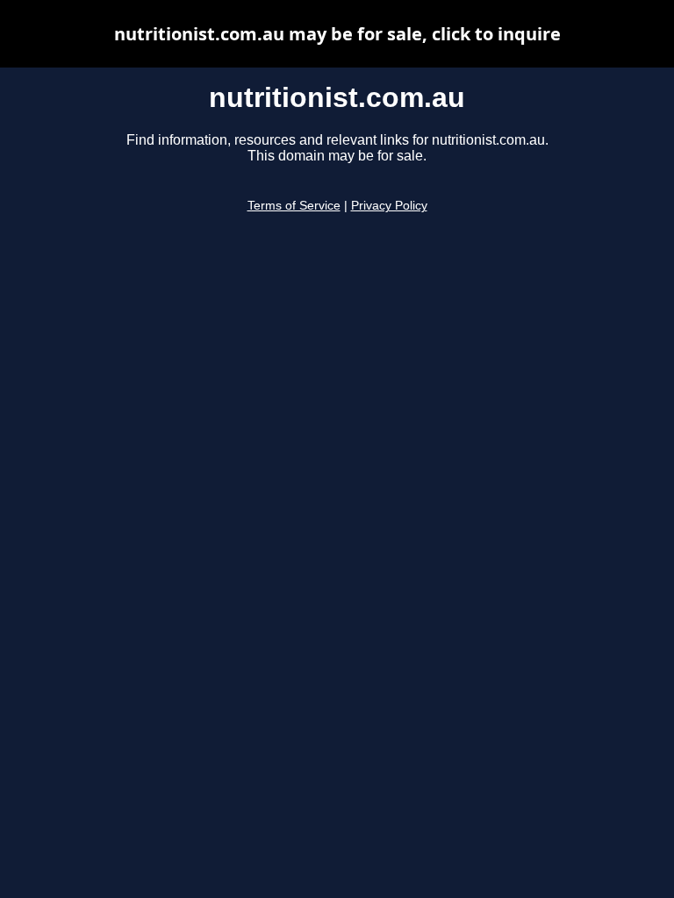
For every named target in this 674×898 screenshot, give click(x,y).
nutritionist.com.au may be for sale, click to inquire (337, 34)
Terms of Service (294, 205)
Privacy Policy (389, 205)
